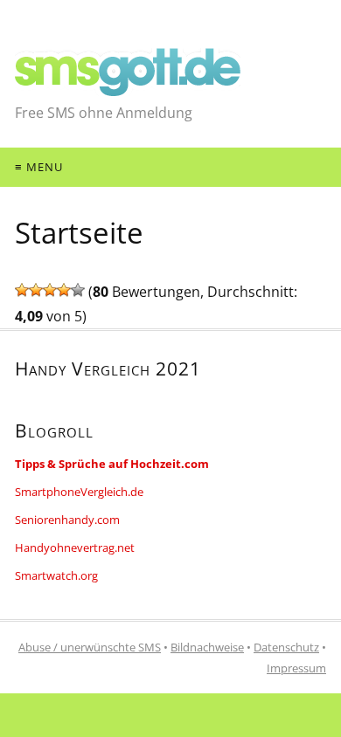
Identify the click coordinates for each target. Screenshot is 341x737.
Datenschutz (286, 647)
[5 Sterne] (78, 290)
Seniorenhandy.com (67, 519)
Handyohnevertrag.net (75, 547)
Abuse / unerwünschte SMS (89, 647)
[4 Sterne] (64, 290)
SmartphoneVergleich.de (79, 491)
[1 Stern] (22, 290)
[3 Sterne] (50, 290)
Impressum (296, 668)
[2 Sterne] (36, 290)
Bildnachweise (207, 647)
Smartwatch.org (56, 575)
